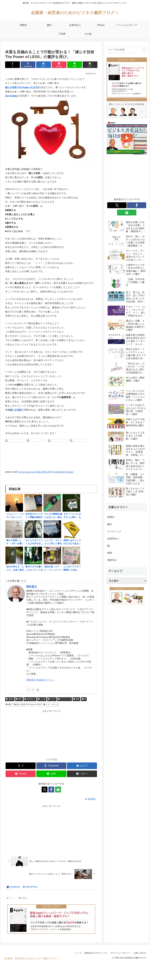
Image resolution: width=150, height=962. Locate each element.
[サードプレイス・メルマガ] (127, 107)
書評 (20, 699)
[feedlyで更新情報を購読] (38, 690)
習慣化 (11, 699)
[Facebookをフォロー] (33, 690)
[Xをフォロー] (28, 690)
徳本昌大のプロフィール (96, 953)
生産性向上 (31, 699)
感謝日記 (112, 560)
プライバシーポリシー (120, 953)
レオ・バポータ (52, 704)
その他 (43, 699)
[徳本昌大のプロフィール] (127, 595)
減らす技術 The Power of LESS (22, 87)
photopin (59, 472)
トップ (78, 953)
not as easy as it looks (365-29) (34, 472)
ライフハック (65, 699)
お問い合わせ (140, 953)
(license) (69, 472)
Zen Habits (11, 96)
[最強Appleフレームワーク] (51, 919)
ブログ (53, 699)
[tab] (13, 887)
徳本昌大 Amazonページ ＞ (40, 680)
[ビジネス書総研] (127, 137)
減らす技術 (16, 410)
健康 (77, 699)
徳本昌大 (31, 586)
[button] (90, 64)
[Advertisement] (51, 733)
